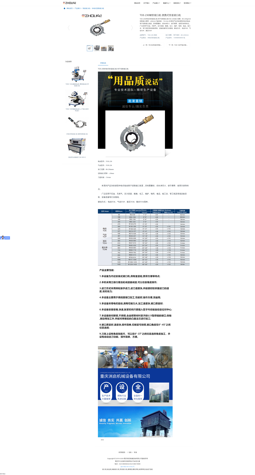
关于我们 (146, 3)
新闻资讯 (176, 3)
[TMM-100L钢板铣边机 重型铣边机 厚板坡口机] (77, 73)
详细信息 (103, 63)
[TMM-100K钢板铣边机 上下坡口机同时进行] (77, 98)
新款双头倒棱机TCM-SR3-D (77, 157)
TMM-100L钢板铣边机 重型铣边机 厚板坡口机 (77, 85)
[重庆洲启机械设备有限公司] (69, 3)
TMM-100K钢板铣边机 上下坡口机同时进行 (77, 110)
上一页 (153, 45)
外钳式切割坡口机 (98, 8)
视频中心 (166, 3)
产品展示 (156, 3)
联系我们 (187, 3)
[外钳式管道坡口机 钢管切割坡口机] (77, 123)
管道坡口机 (86, 8)
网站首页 (137, 3)
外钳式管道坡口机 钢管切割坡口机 (77, 134)
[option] (100, 29)
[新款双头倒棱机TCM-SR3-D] (77, 146)
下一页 (179, 45)
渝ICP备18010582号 (127, 467)
